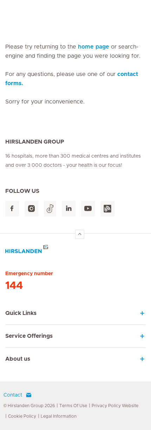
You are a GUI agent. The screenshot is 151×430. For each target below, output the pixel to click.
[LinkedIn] (69, 209)
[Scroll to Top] (80, 234)
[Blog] (107, 209)
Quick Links (21, 313)
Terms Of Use (73, 406)
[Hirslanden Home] (75, 251)
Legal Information (59, 416)
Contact (13, 395)
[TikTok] (50, 209)
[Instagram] (31, 209)
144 (14, 285)
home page (93, 47)
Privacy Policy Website (115, 406)
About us (17, 359)
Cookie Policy (22, 416)
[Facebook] (12, 209)
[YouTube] (88, 209)
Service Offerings (29, 336)
